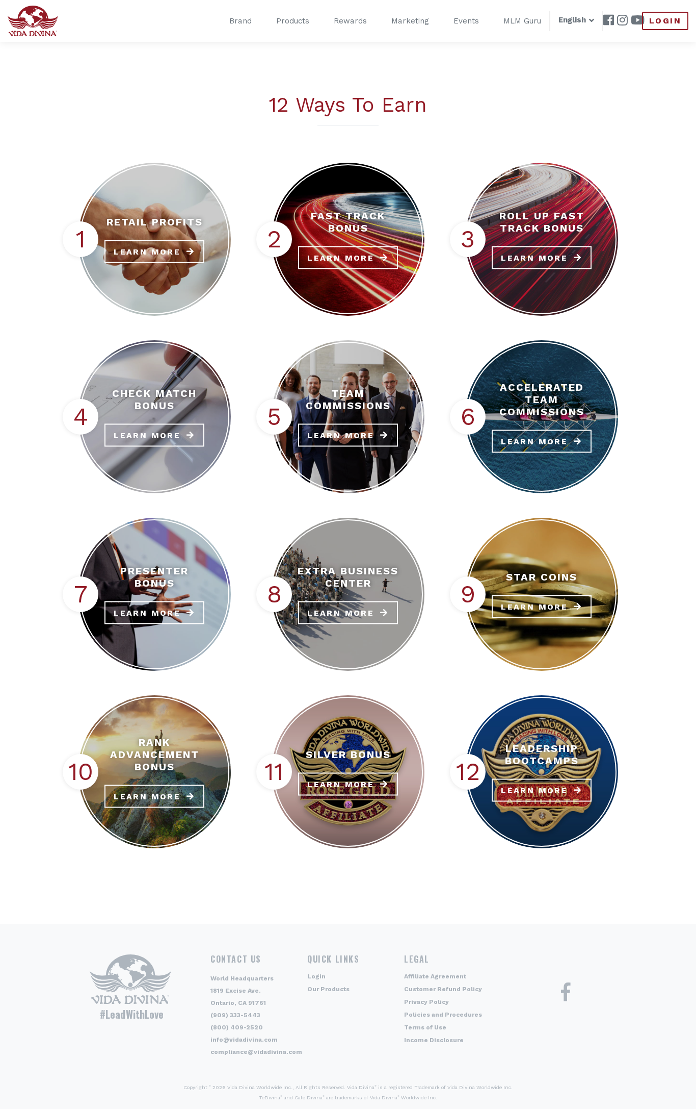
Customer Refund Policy (443, 989)
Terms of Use (425, 1027)
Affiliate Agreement (435, 976)
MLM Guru (522, 21)
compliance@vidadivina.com (256, 1051)
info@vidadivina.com (244, 1039)
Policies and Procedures (443, 1014)
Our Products (328, 989)
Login (665, 21)
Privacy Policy (426, 1001)
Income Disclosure (434, 1040)
